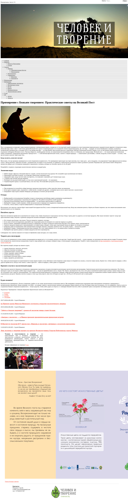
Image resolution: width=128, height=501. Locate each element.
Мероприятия (15, 72)
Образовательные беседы (18, 70)
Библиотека (7, 82)
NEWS (10, 96)
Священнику (11, 75)
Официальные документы (15, 83)
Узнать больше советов (12, 481)
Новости (6, 62)
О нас (6, 93)
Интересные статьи (13, 85)
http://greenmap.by (105, 241)
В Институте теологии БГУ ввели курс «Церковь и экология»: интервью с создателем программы (38, 324)
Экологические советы (14, 91)
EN (5, 95)
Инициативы (8, 80)
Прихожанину (12, 73)
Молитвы (14, 77)
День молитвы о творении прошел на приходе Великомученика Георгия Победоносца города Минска (39, 330)
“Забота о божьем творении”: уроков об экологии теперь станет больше (28, 310)
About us (10, 98)
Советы (6, 67)
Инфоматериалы (13, 90)
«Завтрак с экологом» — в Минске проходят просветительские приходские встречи (32, 317)
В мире (10, 65)
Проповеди (14, 78)
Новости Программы (14, 64)
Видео (9, 86)
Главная (6, 60)
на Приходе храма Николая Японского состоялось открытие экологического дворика (33, 304)
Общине (10, 68)
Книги (10, 88)
